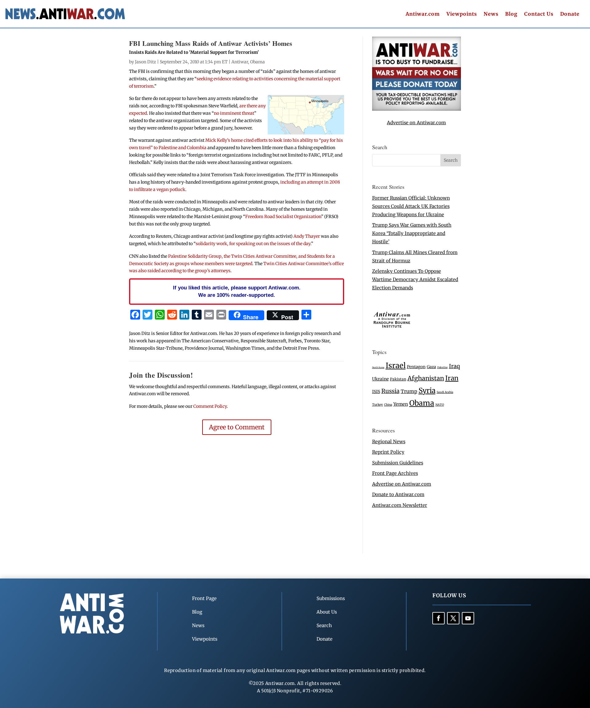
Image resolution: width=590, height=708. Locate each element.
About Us (327, 612)
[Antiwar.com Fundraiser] (416, 109)
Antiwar (239, 62)
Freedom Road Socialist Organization (283, 216)
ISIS (376, 391)
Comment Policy (210, 406)
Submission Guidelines (397, 463)
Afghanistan (425, 378)
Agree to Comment (237, 427)
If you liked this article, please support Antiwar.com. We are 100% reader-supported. (237, 291)
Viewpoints (461, 14)
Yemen (400, 404)
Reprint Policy (388, 452)
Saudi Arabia (445, 392)
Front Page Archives (395, 473)
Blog (511, 14)
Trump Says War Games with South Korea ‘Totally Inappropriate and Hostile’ (411, 233)
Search (324, 625)
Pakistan (398, 379)
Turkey (377, 405)
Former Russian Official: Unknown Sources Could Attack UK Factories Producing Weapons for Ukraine (411, 206)
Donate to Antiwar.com (398, 494)
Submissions (331, 598)
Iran (451, 378)
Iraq (454, 366)
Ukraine (380, 379)
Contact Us (538, 14)
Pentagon (416, 366)
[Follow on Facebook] (438, 618)
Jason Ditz (145, 62)
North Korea (378, 367)
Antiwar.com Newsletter (399, 505)
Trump (409, 391)
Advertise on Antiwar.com (416, 122)
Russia (390, 391)
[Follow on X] (453, 618)
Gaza (431, 366)
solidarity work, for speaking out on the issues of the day (253, 243)
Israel (396, 365)
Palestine (442, 367)
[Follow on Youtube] (468, 618)
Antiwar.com (423, 14)
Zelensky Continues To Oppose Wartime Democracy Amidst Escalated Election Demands (415, 279)
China (388, 405)
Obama (257, 62)
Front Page (204, 598)
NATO (439, 405)
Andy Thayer (306, 236)
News (491, 14)
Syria (427, 390)
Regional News (388, 441)
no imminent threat (234, 113)
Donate (570, 14)
